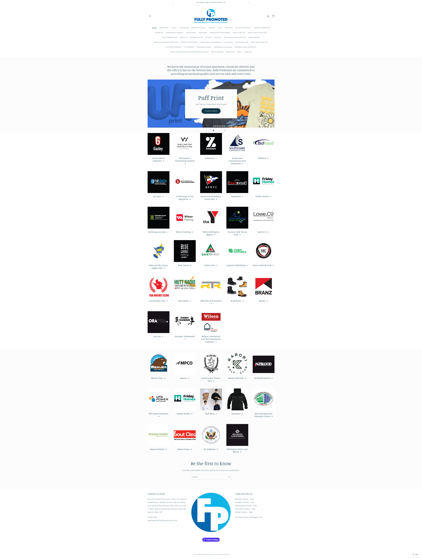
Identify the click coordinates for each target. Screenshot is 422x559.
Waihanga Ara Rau (157, 232)
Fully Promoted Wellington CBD (207, 554)
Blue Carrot (183, 265)
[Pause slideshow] (224, 130)
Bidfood (262, 158)
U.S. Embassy (210, 449)
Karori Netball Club (262, 265)
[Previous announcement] (173, 2)
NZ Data (157, 196)
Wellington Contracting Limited (185, 159)
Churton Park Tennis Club (237, 233)
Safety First (209, 265)
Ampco (183, 378)
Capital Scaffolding (235, 265)
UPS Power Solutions (158, 413)
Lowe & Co (262, 232)
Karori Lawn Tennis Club (211, 379)
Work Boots (236, 300)
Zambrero (209, 158)
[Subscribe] (229, 477)
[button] (150, 16)
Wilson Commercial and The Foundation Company (211, 339)
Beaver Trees (157, 378)
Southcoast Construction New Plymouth (237, 161)
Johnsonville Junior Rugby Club (158, 266)
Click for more (211, 110)
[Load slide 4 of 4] (213, 130)
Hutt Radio (183, 300)
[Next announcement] (248, 2)
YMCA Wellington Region (211, 233)
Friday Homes (262, 196)
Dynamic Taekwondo (185, 336)
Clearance (236, 413)
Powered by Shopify (223, 554)
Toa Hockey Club (157, 300)
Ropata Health (157, 449)
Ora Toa (157, 336)
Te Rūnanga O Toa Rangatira (184, 197)
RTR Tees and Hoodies (211, 300)
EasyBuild (236, 196)
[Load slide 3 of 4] (210, 130)
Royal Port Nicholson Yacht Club (211, 197)
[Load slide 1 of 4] (203, 130)
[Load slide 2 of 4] (206, 130)
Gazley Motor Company (158, 159)
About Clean (183, 449)
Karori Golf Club (236, 378)
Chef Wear (210, 413)
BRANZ (262, 300)
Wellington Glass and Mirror (237, 450)
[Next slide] (218, 130)
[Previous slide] (197, 130)
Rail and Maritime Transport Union (263, 415)
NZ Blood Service (262, 378)
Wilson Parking (183, 232)
